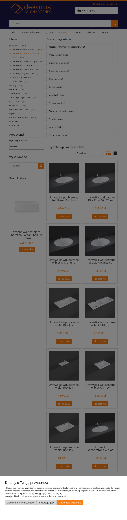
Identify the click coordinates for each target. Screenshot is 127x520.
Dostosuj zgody (47, 502)
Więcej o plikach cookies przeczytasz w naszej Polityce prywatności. (35, 496)
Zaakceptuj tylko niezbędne (21, 502)
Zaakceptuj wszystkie (70, 502)
